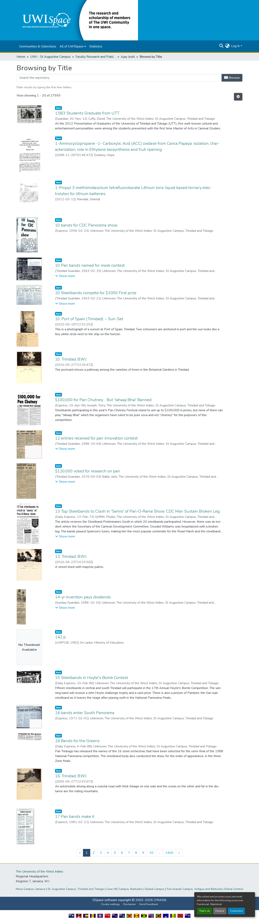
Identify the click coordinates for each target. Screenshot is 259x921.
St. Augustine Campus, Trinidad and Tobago (76, 889)
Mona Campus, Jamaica (30, 889)
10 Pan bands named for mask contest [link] (90, 265)
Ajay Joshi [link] (128, 57)
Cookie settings (110, 904)
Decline (219, 911)
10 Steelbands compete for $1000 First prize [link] (95, 293)
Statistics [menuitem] (95, 46)
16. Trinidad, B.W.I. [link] (71, 776)
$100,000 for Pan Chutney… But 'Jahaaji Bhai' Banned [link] (103, 400)
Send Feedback (148, 904)
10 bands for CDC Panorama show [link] (86, 225)
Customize (236, 911)
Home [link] (21, 57)
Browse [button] (234, 78)
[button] (77, 20)
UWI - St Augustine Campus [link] (50, 57)
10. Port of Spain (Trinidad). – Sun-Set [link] (89, 319)
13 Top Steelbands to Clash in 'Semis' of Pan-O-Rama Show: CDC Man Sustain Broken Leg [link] (137, 511)
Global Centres (233, 889)
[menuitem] (72, 46)
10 (151, 853)
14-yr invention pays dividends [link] (83, 597)
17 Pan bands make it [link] (74, 816)
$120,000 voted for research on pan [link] (87, 471)
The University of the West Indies (39, 871)
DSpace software (104, 900)
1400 (169, 853)
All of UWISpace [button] (71, 46)
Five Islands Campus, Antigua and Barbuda (194, 889)
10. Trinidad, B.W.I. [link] (71, 359)
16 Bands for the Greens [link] (77, 741)
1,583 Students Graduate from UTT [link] (87, 113)
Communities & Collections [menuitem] (37, 46)
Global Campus (155, 889)
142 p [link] (60, 637)
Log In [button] (236, 46)
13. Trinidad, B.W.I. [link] (71, 556)
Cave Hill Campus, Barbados (124, 889)
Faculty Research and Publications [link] (95, 57)
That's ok (204, 911)
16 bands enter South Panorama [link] (84, 712)
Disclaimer (129, 904)
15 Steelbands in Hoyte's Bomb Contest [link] (91, 677)
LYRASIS (160, 900)
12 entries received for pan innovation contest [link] (96, 438)
